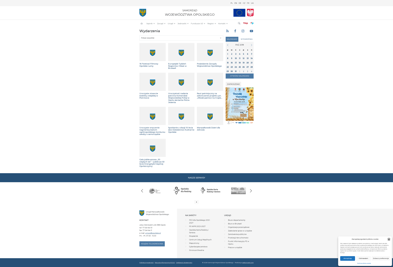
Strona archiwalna (196, 250)
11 (239, 58)
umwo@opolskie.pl (153, 233)
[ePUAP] (252, 23)
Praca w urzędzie (235, 247)
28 (252, 67)
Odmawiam (363, 258)
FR (248, 3)
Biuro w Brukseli (235, 224)
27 (248, 67)
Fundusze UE (197, 23)
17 (236, 63)
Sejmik (149, 23)
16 (232, 63)
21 (251, 63)
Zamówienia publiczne (237, 234)
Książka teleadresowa (152, 244)
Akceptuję (347, 258)
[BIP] (245, 23)
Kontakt (221, 23)
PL (232, 3)
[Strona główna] (142, 24)
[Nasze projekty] (239, 13)
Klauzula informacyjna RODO (165, 262)
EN (235, 3)
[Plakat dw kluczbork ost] (240, 106)
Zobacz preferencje (381, 258)
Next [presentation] (250, 191)
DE (240, 3)
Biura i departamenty (236, 220)
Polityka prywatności (146, 262)
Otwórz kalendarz (239, 76)
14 (252, 58)
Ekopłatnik (193, 236)
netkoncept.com (248, 262)
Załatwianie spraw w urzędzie (240, 231)
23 (232, 67)
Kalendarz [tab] (232, 39)
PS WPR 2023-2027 (197, 226)
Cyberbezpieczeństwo (198, 247)
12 (243, 58)
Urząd (170, 23)
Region (210, 23)
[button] (389, 239)
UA (252, 3)
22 (228, 67)
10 (236, 58)
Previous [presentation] (142, 191)
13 (247, 58)
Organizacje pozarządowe (238, 227)
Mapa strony (194, 243)
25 (240, 67)
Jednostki (182, 23)
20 (248, 63)
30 (232, 71)
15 (228, 63)
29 (228, 71)
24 (236, 67)
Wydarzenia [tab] (246, 39)
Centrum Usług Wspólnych (200, 240)
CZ (244, 3)
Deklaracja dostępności (184, 262)
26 (243, 67)
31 (236, 71)
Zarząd (160, 23)
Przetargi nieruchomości (238, 238)
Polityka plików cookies (364, 263)
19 (243, 63)
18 (240, 63)
